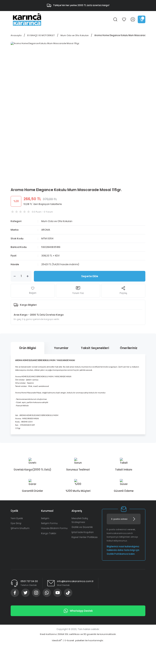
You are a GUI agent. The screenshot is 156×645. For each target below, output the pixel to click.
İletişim (45, 518)
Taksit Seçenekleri (95, 348)
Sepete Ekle (89, 276)
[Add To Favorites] (33, 291)
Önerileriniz (128, 348)
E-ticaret (69, 640)
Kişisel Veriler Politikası (85, 537)
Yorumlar (61, 348)
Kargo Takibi (48, 533)
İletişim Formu (49, 523)
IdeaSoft (57, 640)
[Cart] (141, 19)
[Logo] (27, 19)
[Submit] (134, 519)
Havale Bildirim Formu (54, 528)
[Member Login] (133, 19)
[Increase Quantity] (27, 276)
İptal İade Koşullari (83, 532)
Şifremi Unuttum (20, 528)
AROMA (45, 229)
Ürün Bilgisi (27, 348)
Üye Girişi (16, 523)
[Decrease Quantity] (14, 276)
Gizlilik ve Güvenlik (82, 527)
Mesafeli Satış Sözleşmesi (80, 520)
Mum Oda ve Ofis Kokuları (56, 221)
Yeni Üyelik (17, 518)
